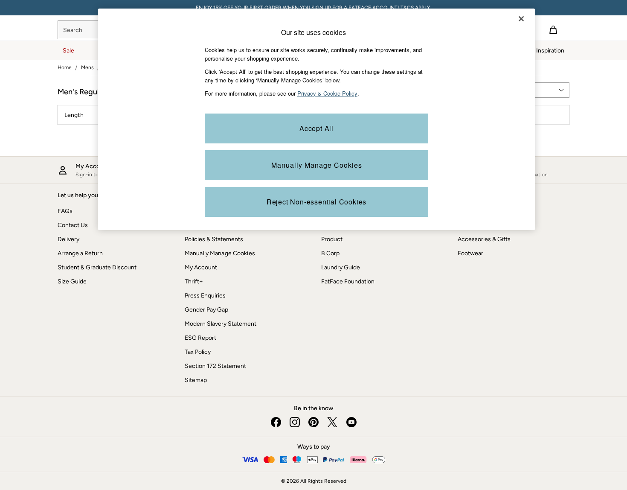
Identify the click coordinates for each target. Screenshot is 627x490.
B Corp (330, 253)
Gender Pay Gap (206, 309)
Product (332, 239)
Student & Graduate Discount (97, 267)
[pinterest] (313, 422)
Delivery (68, 239)
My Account (201, 267)
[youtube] (351, 422)
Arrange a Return (80, 253)
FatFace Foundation (347, 281)
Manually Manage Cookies (220, 253)
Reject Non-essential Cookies (316, 202)
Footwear (470, 253)
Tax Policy (198, 352)
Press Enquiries (205, 295)
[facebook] (276, 422)
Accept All (316, 128)
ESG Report (200, 337)
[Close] (521, 18)
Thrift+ (194, 281)
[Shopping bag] (553, 29)
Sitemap (196, 380)
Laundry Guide (340, 267)
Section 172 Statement (215, 366)
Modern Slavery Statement (220, 323)
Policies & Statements (214, 239)
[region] (316, 119)
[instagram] (294, 422)
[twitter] (332, 422)
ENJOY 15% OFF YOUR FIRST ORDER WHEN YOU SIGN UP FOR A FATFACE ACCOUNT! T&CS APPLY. (313, 8)
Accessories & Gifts (484, 239)
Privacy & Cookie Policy (327, 93)
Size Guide (72, 281)
